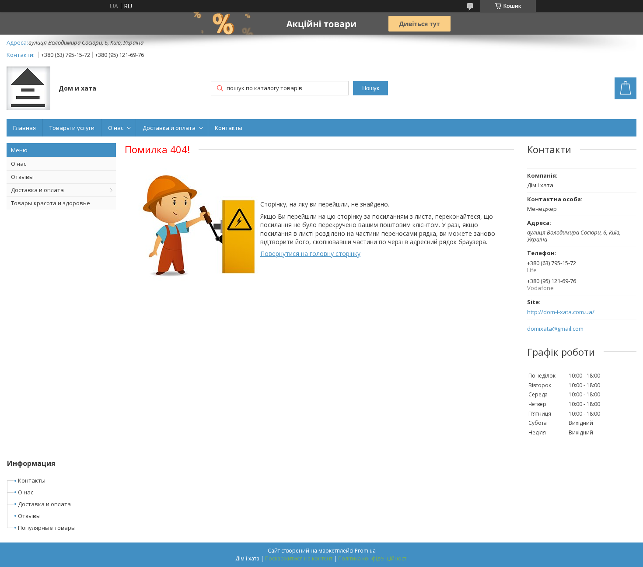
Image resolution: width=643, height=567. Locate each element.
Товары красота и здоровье (50, 203)
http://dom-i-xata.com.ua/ (560, 312)
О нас (115, 128)
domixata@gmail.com (555, 328)
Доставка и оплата (169, 128)
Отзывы (22, 177)
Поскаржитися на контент (298, 558)
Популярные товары (47, 528)
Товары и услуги (71, 128)
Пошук (370, 88)
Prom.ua (365, 550)
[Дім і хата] (28, 89)
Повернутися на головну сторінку (310, 253)
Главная (24, 128)
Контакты (228, 128)
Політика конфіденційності (373, 558)
